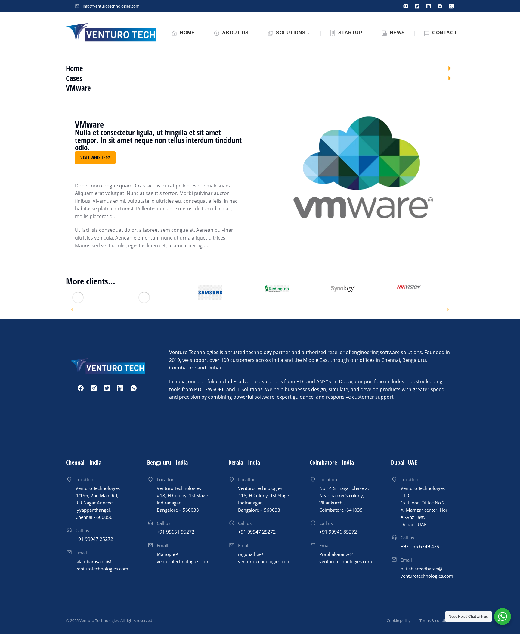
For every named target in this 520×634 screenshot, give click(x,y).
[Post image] (78, 297)
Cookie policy (398, 620)
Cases (74, 78)
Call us (82, 530)
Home (74, 68)
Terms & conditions (436, 620)
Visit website (92, 157)
